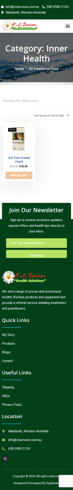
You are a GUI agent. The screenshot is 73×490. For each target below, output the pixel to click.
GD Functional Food (43, 68)
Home (19, 68)
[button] (67, 26)
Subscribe (36, 255)
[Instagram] (5, 459)
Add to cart (19, 175)
